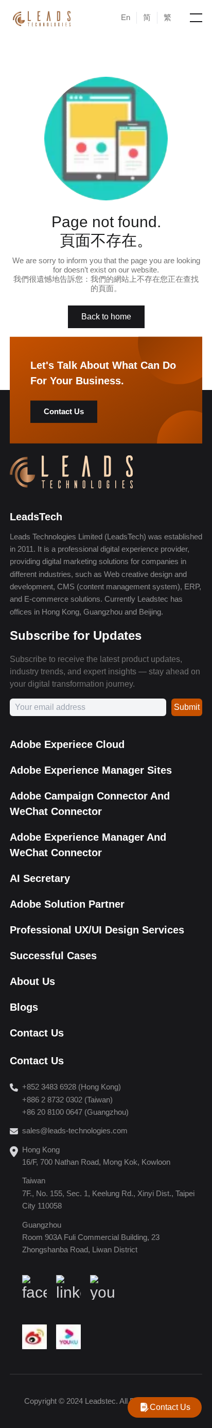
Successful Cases (53, 955)
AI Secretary (40, 878)
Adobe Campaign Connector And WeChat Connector (90, 803)
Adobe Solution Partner (67, 904)
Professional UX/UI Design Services (97, 930)
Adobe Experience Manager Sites (91, 770)
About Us (32, 981)
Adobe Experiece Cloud (67, 744)
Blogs (24, 1007)
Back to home (106, 316)
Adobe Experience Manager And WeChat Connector (88, 844)
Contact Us (64, 411)
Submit (187, 707)
